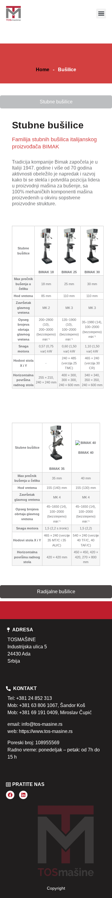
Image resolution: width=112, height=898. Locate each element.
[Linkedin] (23, 795)
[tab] (56, 101)
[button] (101, 13)
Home (42, 69)
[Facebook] (10, 795)
